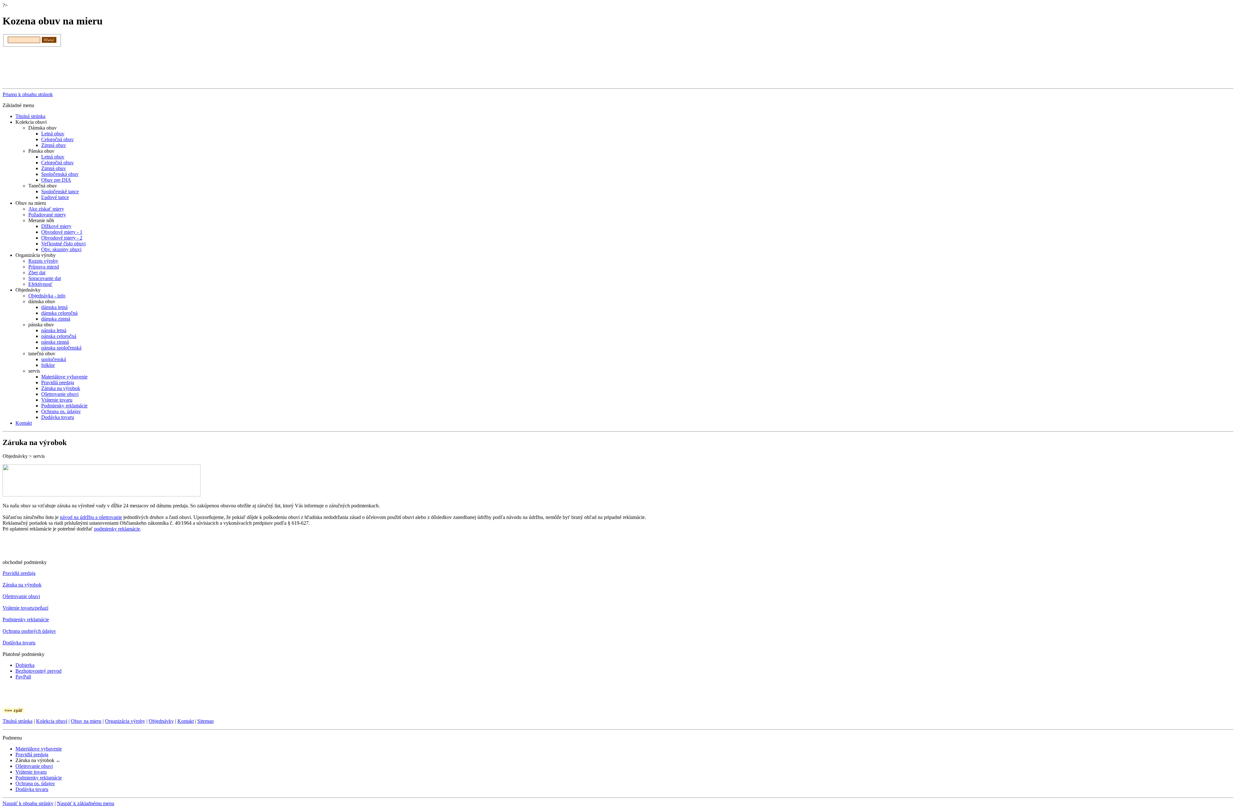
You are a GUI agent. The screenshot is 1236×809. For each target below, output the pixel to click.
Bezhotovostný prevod (38, 671)
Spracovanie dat (44, 278)
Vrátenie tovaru (56, 400)
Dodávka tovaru (57, 417)
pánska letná (53, 330)
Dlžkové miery (56, 226)
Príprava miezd (43, 266)
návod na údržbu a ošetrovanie (91, 517)
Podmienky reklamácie (64, 405)
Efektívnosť (40, 284)
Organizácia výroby (125, 721)
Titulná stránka (30, 116)
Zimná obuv (53, 145)
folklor (48, 365)
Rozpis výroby (43, 261)
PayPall (23, 676)
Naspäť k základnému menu (85, 803)
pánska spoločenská (61, 347)
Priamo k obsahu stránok (28, 94)
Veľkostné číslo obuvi (63, 243)
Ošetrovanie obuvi (60, 394)
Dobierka (24, 665)
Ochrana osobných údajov (29, 631)
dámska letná (54, 307)
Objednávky (161, 721)
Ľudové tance (55, 197)
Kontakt (23, 423)
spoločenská (53, 359)
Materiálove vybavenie (64, 376)
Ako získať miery (46, 209)
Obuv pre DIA (56, 180)
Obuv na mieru (86, 721)
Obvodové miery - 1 (61, 232)
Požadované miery (47, 214)
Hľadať (49, 40)
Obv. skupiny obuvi (61, 249)
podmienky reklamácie (117, 529)
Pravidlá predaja (57, 382)
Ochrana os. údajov (61, 411)
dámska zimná (55, 319)
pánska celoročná (58, 336)
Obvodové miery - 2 (61, 238)
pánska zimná (55, 342)
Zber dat (36, 272)
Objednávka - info (46, 295)
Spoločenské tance (60, 191)
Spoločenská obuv (60, 174)
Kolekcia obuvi (51, 721)
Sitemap (205, 721)
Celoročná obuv (57, 139)
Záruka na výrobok (60, 388)
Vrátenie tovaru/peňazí (25, 608)
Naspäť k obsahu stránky (28, 803)
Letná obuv (52, 133)
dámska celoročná (59, 313)
